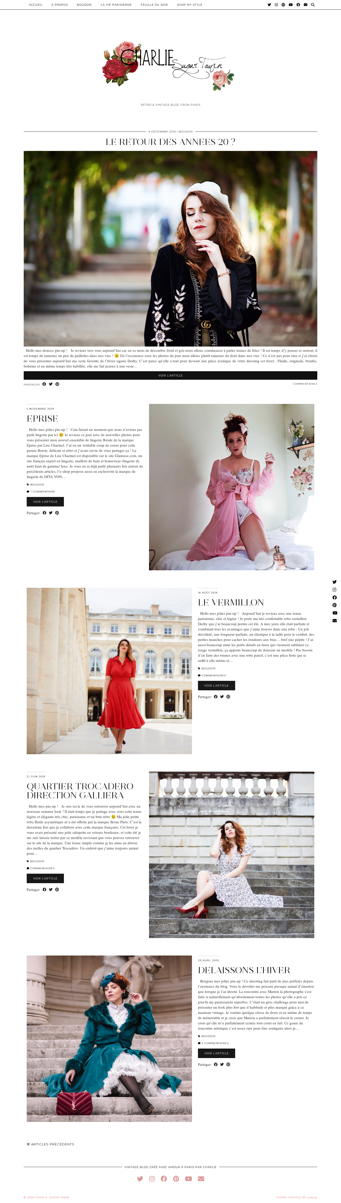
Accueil (35, 4)
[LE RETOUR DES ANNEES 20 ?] (170, 345)
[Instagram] (276, 4)
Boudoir (84, 4)
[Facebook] (298, 4)
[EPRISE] (231, 487)
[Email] (306, 4)
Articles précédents (52, 1144)
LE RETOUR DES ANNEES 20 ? (170, 141)
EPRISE (42, 418)
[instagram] (152, 1179)
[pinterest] (176, 1179)
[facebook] (164, 1179)
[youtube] (188, 1179)
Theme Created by (296, 1197)
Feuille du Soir (154, 4)
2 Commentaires (215, 1043)
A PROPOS (59, 4)
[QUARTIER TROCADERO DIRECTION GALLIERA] (231, 855)
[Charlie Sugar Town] (170, 63)
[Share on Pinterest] (57, 384)
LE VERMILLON (231, 602)
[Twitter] (269, 4)
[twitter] (140, 1179)
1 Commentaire (42, 491)
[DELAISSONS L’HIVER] (109, 1039)
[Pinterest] (283, 4)
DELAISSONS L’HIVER (244, 970)
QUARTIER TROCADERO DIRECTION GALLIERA (80, 791)
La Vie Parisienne (116, 4)
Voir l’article (171, 375)
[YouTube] (291, 4)
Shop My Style (189, 4)
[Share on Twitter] (51, 384)
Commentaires (305, 383)
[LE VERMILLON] (109, 671)
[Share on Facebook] (44, 384)
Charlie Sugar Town (52, 1197)
